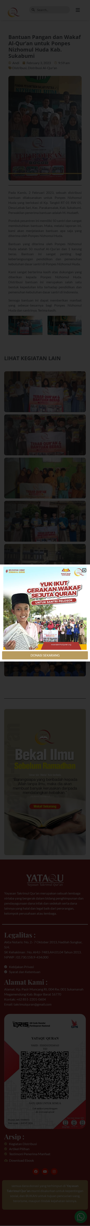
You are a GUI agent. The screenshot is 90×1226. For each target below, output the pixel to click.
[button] (84, 570)
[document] (45, 613)
